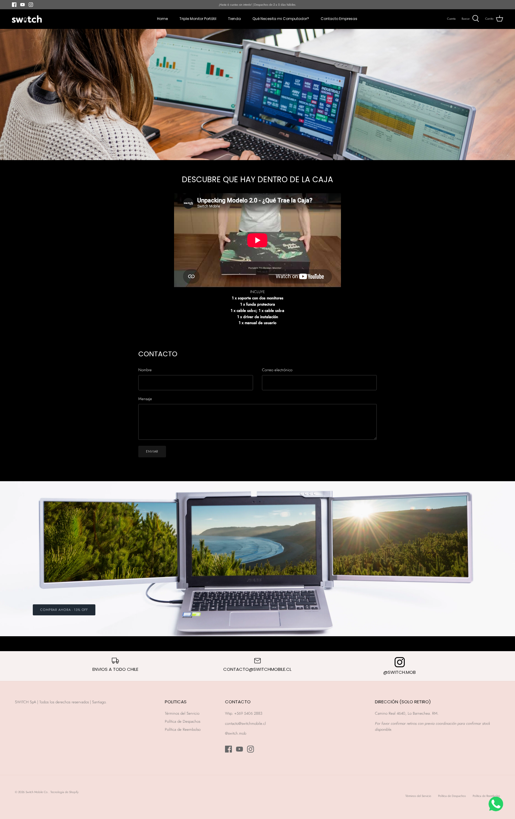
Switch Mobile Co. (37, 792)
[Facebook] (14, 4)
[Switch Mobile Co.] (27, 19)
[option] (257, 558)
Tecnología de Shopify (64, 792)
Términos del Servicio (182, 713)
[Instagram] (31, 4)
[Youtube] (22, 4)
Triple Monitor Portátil (197, 18)
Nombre (145, 370)
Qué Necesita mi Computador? (280, 18)
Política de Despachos (182, 721)
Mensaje (145, 399)
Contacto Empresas (339, 18)
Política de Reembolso (183, 729)
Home (162, 18)
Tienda (234, 18)
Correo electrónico (277, 370)
